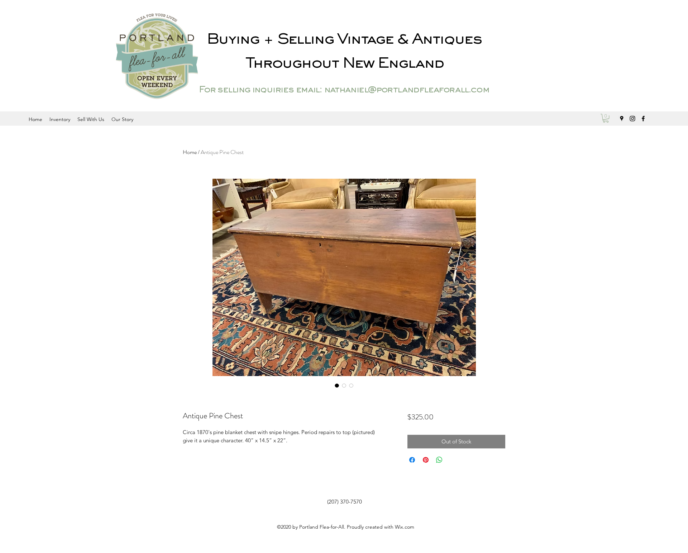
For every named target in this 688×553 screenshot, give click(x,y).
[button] (606, 118)
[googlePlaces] (621, 118)
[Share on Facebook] (412, 460)
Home (190, 152)
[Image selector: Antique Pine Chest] (336, 385)
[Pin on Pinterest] (425, 460)
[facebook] (643, 118)
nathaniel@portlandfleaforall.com (406, 90)
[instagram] (632, 118)
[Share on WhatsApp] (439, 460)
